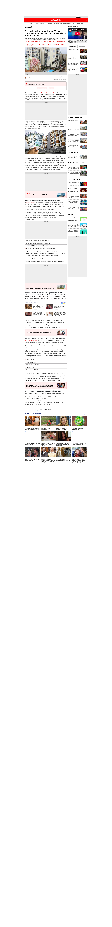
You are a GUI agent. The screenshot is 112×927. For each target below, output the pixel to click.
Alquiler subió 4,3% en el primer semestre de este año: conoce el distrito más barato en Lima (45, 42)
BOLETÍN (81, 23)
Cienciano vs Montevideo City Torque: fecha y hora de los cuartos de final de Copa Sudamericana (73, 168)
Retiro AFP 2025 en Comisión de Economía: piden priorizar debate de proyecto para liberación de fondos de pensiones (39, 386)
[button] (25, 20)
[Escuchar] (56, 77)
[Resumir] (60, 77)
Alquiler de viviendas (40, 406)
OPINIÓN (40, 23)
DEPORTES (62, 23)
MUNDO (54, 23)
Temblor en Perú (55, 17)
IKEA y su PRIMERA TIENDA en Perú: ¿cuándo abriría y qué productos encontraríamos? (74, 70)
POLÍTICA (36, 23)
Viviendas (32, 406)
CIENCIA (58, 23)
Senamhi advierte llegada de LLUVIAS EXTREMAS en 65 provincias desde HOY (74, 173)
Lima (26, 39)
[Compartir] (65, 77)
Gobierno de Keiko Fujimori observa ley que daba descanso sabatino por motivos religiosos (73, 51)
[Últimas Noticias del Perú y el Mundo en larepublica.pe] (56, 20)
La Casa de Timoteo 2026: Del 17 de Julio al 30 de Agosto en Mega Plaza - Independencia (73, 203)
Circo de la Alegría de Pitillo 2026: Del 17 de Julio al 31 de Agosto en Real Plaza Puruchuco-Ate (73, 209)
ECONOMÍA (44, 23)
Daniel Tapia (29, 77)
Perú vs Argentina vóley (31, 17)
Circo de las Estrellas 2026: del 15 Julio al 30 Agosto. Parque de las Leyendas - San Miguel (73, 184)
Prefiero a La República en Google (45, 410)
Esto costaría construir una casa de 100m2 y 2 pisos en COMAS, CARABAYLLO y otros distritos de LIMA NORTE (73, 142)
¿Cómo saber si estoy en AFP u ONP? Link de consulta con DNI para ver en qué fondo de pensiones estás (74, 148)
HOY (24, 17)
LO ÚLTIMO (31, 23)
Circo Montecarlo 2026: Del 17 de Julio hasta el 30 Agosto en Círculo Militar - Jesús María (73, 190)
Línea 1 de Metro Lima (63, 17)
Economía (28, 27)
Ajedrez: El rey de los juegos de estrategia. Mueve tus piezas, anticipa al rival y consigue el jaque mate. (73, 232)
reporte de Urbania (31, 202)
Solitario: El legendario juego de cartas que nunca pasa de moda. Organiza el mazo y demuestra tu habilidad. (74, 226)
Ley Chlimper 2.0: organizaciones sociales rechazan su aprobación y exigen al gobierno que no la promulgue (38, 333)
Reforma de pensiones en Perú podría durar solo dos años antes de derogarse (73, 134)
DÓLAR (74, 23)
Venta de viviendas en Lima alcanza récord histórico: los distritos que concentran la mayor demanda (45, 45)
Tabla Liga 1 (40, 17)
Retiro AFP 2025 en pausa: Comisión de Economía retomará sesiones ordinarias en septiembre (39, 288)
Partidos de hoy (47, 17)
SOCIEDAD (50, 23)
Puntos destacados (42, 88)
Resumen (51, 88)
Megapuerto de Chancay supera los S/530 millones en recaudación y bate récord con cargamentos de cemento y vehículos (39, 195)
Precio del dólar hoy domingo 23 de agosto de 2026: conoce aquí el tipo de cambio (74, 63)
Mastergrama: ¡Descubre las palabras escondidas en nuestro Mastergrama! (74, 219)
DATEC (77, 23)
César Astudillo (72, 17)
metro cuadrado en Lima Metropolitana (46, 93)
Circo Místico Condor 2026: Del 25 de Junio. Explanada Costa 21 (73, 196)
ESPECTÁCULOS (68, 23)
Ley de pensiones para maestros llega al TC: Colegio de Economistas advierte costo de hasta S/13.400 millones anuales (73, 58)
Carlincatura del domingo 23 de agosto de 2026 (74, 157)
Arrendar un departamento (31, 340)
